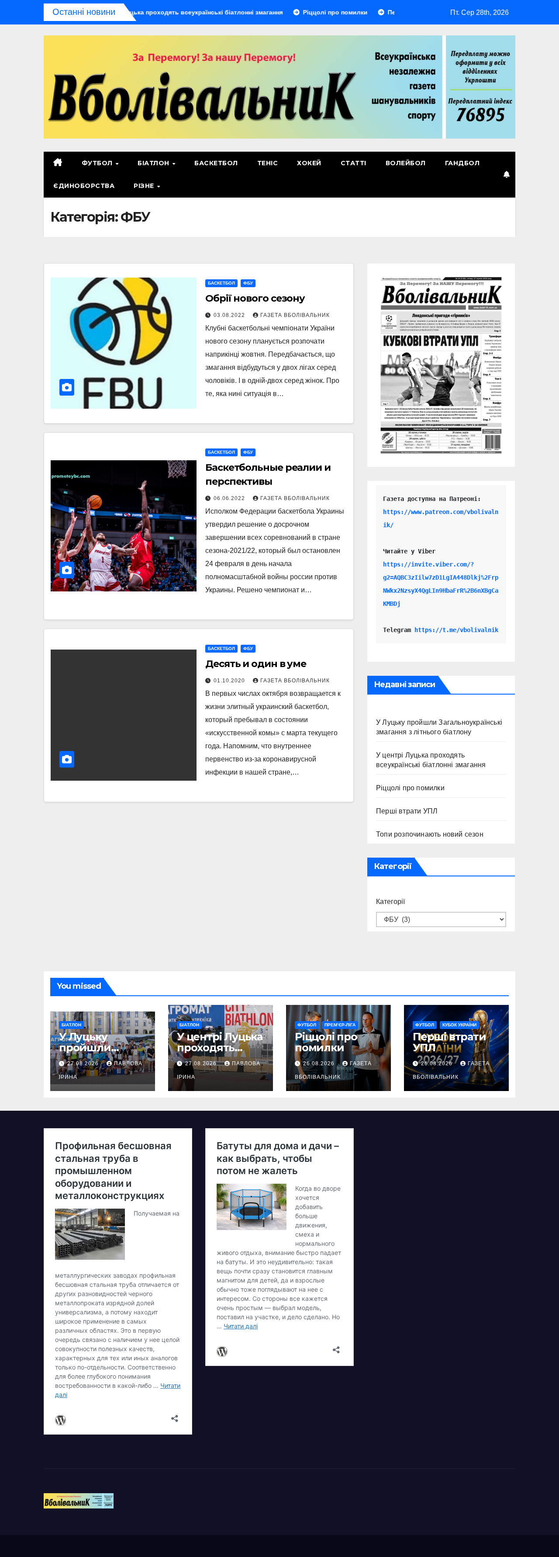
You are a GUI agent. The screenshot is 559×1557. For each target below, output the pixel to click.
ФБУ (248, 283)
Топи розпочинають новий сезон (429, 834)
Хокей (309, 163)
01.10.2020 (230, 681)
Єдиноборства (83, 186)
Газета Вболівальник (295, 315)
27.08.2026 (83, 1063)
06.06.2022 (230, 498)
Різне (145, 186)
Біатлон (154, 163)
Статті (353, 163)
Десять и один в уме (255, 664)
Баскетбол (216, 163)
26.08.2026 (319, 1063)
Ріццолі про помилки (410, 788)
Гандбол (462, 163)
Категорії (390, 901)
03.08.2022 (230, 315)
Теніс (267, 163)
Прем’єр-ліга (339, 1024)
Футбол (98, 163)
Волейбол (406, 163)
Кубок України (459, 1024)
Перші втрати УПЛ (407, 811)
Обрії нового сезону (255, 298)
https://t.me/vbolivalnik (456, 629)
